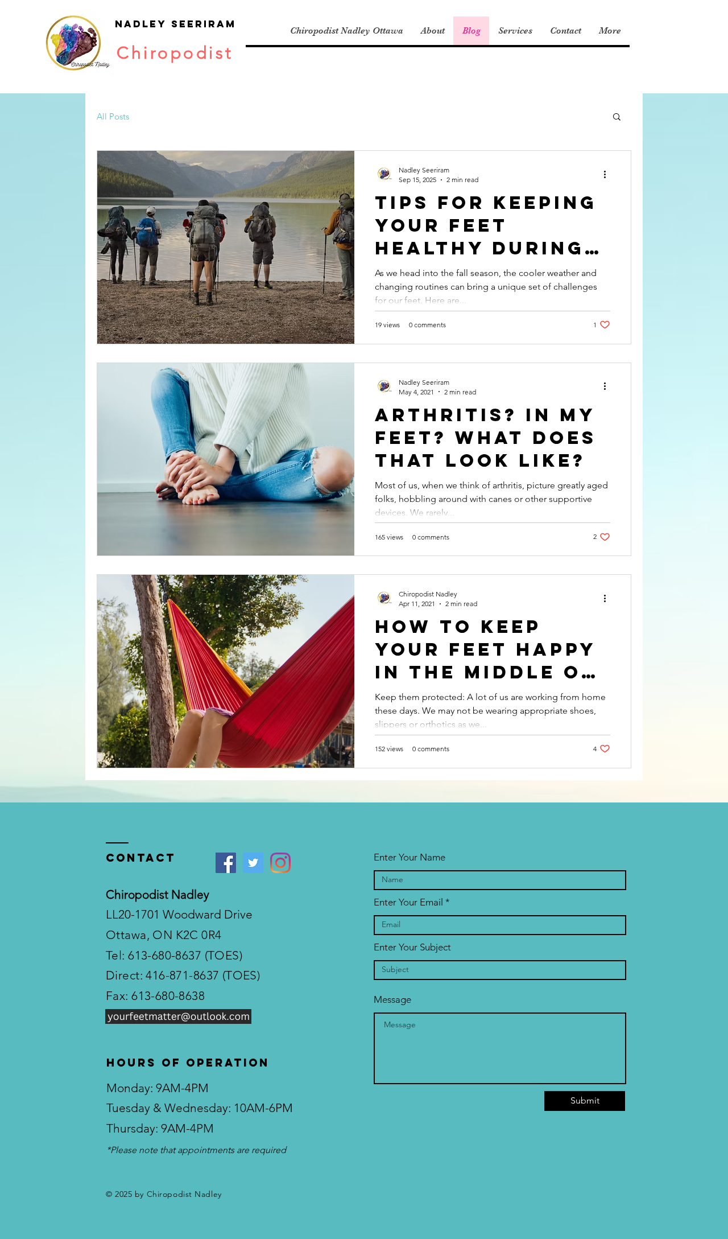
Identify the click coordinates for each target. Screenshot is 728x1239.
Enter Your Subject (412, 947)
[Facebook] (226, 863)
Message (392, 1000)
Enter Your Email (408, 902)
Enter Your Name (409, 857)
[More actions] (608, 174)
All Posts (113, 116)
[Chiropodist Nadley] (280, 863)
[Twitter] (253, 863)
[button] (616, 118)
